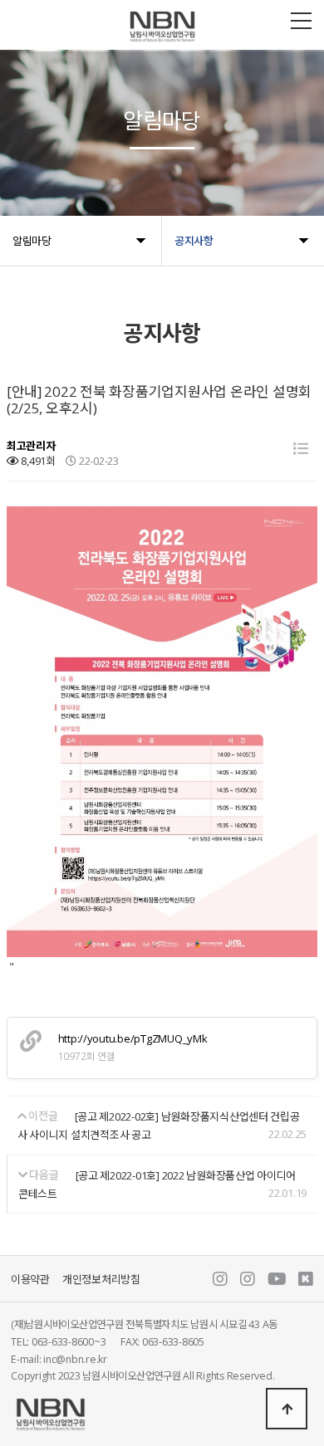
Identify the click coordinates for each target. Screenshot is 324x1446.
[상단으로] (286, 1408)
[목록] (301, 448)
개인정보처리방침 (101, 1279)
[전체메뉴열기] (301, 20)
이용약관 (30, 1279)
